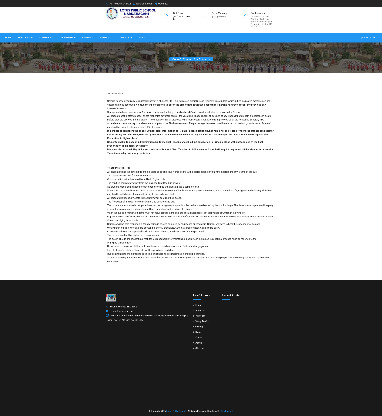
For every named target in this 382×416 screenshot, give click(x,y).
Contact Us (126, 37)
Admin (198, 342)
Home (8, 37)
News (142, 37)
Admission (105, 37)
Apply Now (369, 37)
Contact (199, 337)
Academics (45, 37)
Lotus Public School (176, 411)
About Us (200, 310)
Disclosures (66, 37)
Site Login (200, 348)
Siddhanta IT (227, 411)
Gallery (86, 37)
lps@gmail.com (144, 3)
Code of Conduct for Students (191, 59)
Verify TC (200, 316)
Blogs (198, 332)
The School (24, 37)
